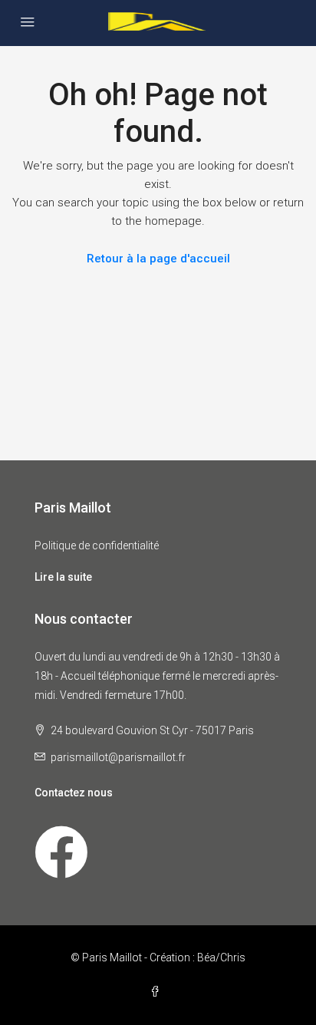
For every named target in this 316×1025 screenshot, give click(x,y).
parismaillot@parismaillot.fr (118, 757)
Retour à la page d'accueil (158, 258)
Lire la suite (63, 577)
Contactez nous (74, 792)
